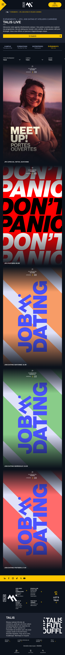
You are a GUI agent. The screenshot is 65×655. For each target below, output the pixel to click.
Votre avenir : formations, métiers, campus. (20, 592)
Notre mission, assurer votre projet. (19, 604)
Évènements (53, 47)
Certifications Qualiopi (39, 641)
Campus (7, 47)
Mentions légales (7, 641)
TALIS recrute (52, 641)
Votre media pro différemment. (34, 603)
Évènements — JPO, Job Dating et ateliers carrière (25, 12)
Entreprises (37, 47)
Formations (22, 47)
